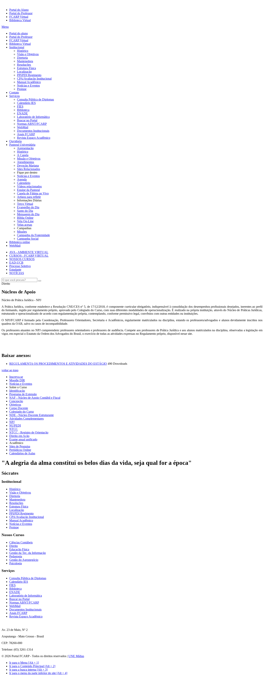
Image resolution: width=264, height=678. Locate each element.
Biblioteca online (19, 242)
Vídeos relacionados (29, 186)
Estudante (15, 269)
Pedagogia (15, 556)
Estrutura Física (26, 68)
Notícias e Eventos (28, 85)
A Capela (22, 155)
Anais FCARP (26, 134)
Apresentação (25, 148)
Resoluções (24, 64)
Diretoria (22, 57)
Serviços (14, 96)
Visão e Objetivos (28, 54)
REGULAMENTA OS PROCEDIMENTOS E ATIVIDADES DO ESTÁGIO (58, 363)
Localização (24, 71)
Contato (14, 92)
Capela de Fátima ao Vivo (33, 193)
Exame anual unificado (23, 439)
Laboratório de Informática (33, 116)
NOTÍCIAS (16, 273)
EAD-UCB (16, 262)
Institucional (16, 47)
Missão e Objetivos (28, 158)
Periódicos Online (20, 449)
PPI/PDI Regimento (29, 75)
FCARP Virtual (18, 16)
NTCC (13, 429)
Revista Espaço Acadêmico (33, 137)
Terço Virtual (25, 203)
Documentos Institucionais (33, 130)
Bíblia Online (25, 217)
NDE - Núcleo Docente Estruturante (31, 415)
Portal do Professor (20, 13)
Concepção (16, 401)
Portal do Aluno (19, 9)
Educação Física (19, 549)
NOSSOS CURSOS (22, 259)
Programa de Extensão (23, 394)
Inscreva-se (16, 376)
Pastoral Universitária (22, 144)
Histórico (22, 50)
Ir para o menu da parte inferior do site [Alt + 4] (38, 673)
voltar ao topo (10, 370)
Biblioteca (23, 110)
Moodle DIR (17, 380)
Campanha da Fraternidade (33, 235)
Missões (22, 231)
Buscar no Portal (27, 120)
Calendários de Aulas (22, 453)
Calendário (23, 183)
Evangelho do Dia (28, 207)
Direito (13, 546)
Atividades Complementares (26, 418)
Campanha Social (27, 238)
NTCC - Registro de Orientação (28, 432)
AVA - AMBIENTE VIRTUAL (28, 252)
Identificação (17, 390)
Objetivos (15, 404)
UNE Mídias (76, 656)
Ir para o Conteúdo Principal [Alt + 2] (32, 666)
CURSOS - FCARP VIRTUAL (29, 255)
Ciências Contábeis (21, 542)
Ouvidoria (15, 141)
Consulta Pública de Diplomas (35, 99)
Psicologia (15, 563)
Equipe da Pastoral (28, 190)
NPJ (11, 422)
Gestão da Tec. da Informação (27, 552)
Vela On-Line (25, 221)
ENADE (22, 113)
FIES (20, 106)
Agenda (22, 179)
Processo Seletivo (20, 266)
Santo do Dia (25, 210)
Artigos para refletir (29, 196)
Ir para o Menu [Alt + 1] (24, 662)
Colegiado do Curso (21, 411)
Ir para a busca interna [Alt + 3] (28, 669)
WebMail (22, 127)
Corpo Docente (18, 408)
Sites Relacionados (28, 169)
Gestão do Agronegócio (23, 559)
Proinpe (21, 89)
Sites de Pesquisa (19, 446)
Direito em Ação (19, 436)
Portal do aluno (18, 33)
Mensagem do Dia (28, 214)
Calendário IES (26, 103)
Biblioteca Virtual (20, 20)
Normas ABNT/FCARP (32, 123)
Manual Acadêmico (29, 82)
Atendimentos (25, 162)
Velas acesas (24, 224)
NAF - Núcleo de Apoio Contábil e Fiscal (34, 397)
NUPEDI (15, 425)
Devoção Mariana (28, 165)
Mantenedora (25, 61)
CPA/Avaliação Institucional (34, 78)
